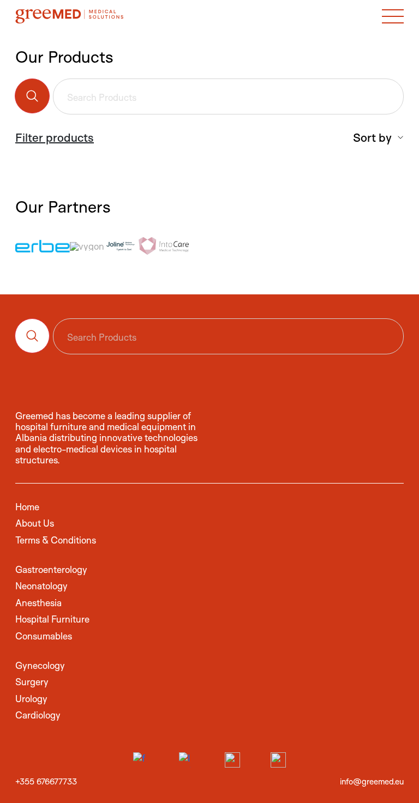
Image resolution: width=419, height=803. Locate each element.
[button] (393, 16)
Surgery (32, 681)
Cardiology (38, 715)
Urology (31, 698)
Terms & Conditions (55, 540)
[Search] (32, 96)
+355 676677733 (46, 781)
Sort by (373, 137)
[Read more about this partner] (42, 246)
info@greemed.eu (372, 781)
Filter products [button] (54, 137)
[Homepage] (69, 15)
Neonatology (41, 585)
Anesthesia (38, 602)
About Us (34, 523)
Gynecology (40, 665)
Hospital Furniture (52, 619)
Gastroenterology (51, 569)
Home (27, 506)
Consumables (43, 636)
